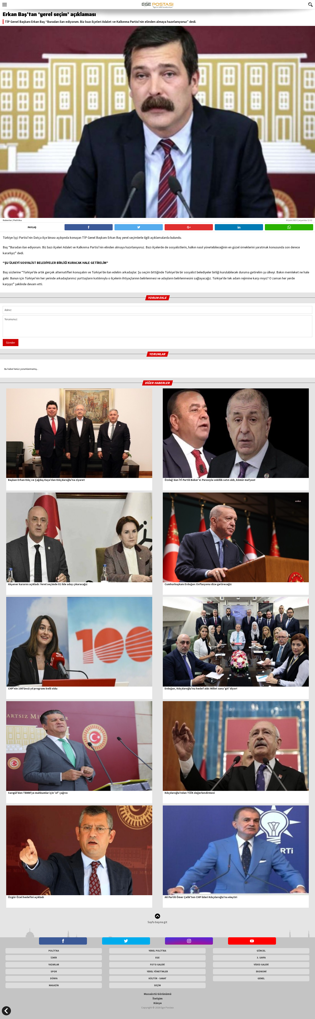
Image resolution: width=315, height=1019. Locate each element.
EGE (157, 957)
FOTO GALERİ (157, 964)
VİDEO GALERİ (261, 964)
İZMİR (54, 957)
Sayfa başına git (157, 922)
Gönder (10, 342)
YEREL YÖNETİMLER (157, 971)
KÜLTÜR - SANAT (157, 978)
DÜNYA (53, 978)
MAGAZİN (54, 985)
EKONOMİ (261, 971)
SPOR (54, 971)
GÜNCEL (261, 950)
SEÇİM (157, 985)
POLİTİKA (53, 950)
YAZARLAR (53, 964)
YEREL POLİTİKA (157, 950)
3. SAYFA (261, 957)
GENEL (261, 978)
